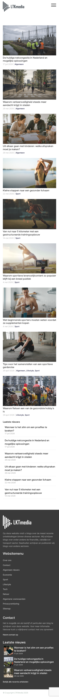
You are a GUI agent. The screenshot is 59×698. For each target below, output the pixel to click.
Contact (6, 565)
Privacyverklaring (11, 603)
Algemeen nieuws (11, 570)
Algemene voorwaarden (14, 599)
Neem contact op (10, 635)
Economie (7, 575)
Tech (5, 589)
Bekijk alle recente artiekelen (15, 682)
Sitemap (7, 608)
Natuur (6, 594)
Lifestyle (7, 584)
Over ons (7, 560)
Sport (5, 579)
